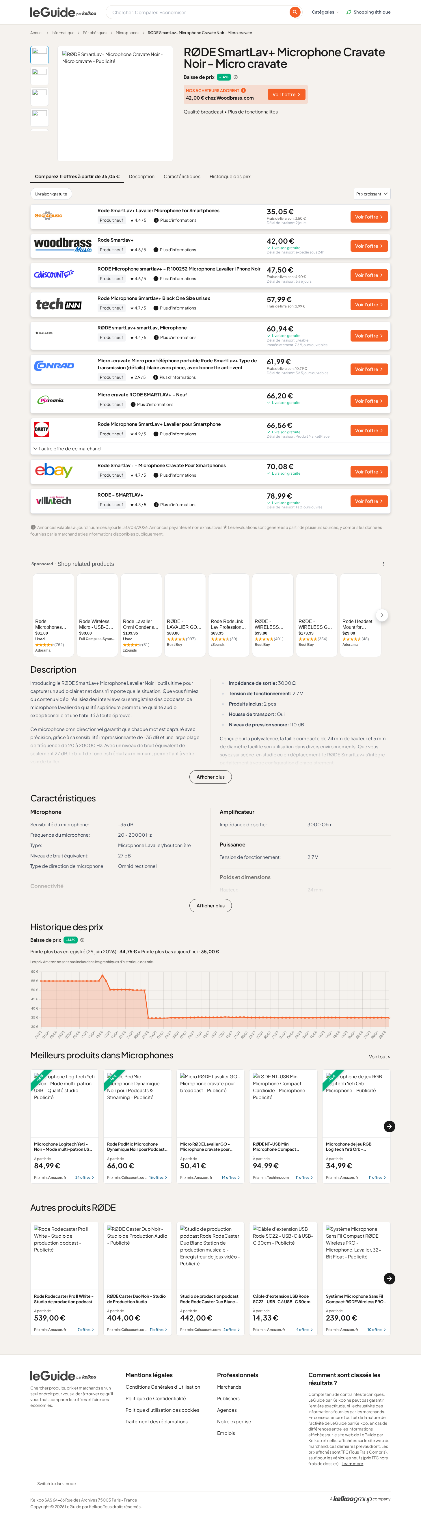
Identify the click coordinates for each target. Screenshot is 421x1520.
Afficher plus (211, 777)
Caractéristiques (182, 176)
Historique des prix (230, 176)
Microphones (127, 32)
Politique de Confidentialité (156, 1398)
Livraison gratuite (51, 193)
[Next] (389, 1126)
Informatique (63, 32)
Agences (227, 1410)
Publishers (228, 1398)
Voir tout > (380, 1056)
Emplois (226, 1433)
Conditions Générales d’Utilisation (163, 1387)
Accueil (36, 32)
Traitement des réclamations (157, 1421)
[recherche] (295, 12)
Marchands (229, 1387)
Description (141, 176)
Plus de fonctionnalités (253, 112)
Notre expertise (234, 1421)
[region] (210, 1126)
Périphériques (95, 32)
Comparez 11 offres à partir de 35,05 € (77, 176)
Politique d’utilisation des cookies (162, 1410)
